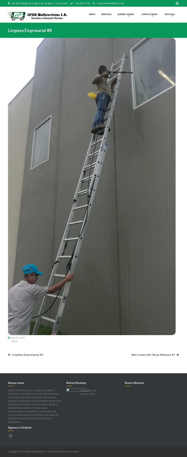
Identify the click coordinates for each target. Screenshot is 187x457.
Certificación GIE (88, 390)
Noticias (170, 14)
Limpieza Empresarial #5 (27, 354)
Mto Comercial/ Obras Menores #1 (153, 354)
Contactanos (149, 14)
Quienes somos (125, 14)
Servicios (106, 14)
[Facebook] (10, 435)
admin (15, 341)
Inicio (92, 14)
